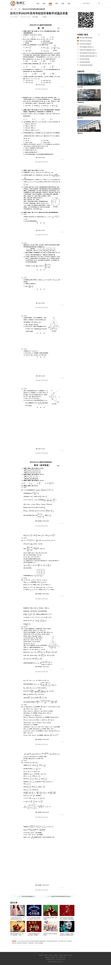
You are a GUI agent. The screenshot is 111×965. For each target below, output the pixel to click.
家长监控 (70, 955)
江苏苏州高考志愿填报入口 (28, 896)
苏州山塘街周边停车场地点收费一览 (88, 53)
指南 (19, 9)
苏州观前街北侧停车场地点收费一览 (88, 56)
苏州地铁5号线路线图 (85, 62)
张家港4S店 (81, 102)
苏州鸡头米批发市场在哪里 (86, 65)
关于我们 (45, 955)
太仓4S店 (80, 87)
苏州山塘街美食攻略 (84, 59)
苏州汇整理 (35, 17)
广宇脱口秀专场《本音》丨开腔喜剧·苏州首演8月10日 (17, 918)
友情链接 (55, 955)
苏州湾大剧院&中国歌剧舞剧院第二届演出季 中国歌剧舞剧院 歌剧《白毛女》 (67, 919)
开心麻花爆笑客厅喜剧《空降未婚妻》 (50, 918)
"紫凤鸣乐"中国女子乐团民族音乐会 (50, 934)
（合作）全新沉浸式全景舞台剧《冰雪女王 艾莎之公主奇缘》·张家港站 (34, 919)
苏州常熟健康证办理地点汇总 (86, 47)
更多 (99, 34)
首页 (11, 9)
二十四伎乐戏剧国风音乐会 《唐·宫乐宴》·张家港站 (33, 934)
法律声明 (60, 955)
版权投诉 (65, 955)
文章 (15, 9)
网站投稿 (41, 955)
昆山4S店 (80, 118)
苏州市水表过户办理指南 (85, 41)
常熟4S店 (80, 133)
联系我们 (50, 955)
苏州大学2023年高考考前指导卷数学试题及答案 (33, 9)
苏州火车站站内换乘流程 (85, 44)
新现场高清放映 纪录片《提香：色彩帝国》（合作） (16, 934)
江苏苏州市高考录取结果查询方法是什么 (61, 896)
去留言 (44, 17)
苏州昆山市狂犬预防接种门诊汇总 (88, 50)
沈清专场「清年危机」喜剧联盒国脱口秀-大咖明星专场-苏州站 (67, 935)
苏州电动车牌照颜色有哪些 (86, 37)
